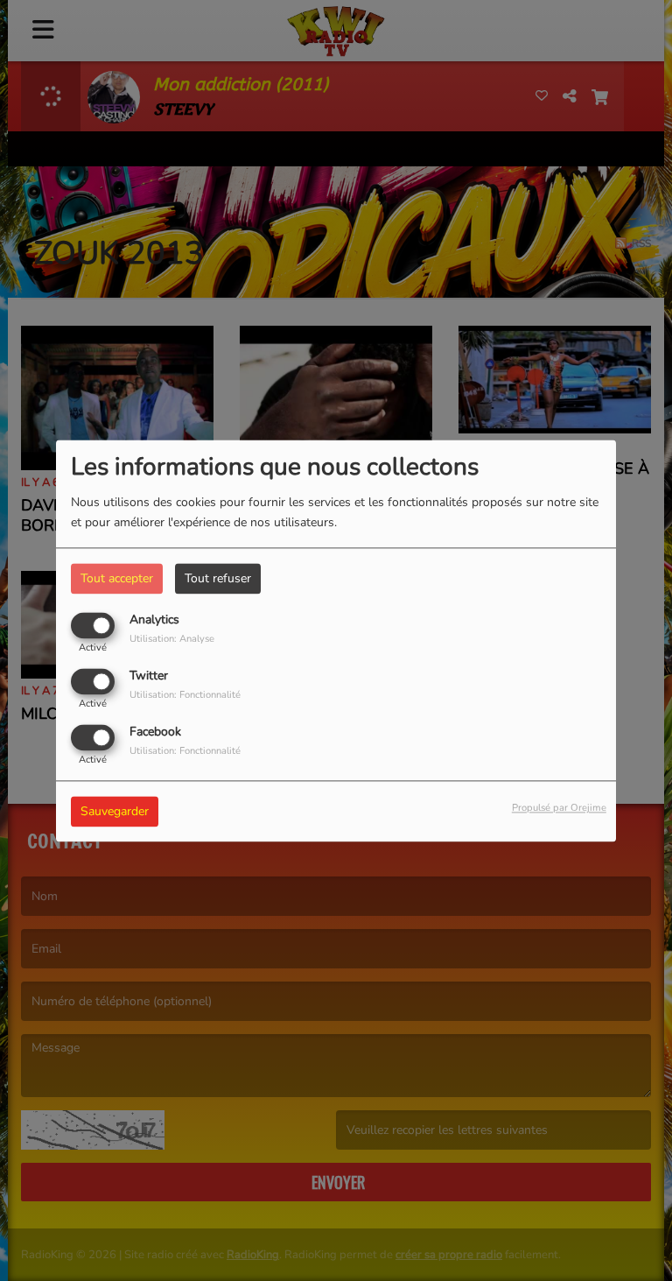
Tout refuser (218, 578)
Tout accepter (116, 578)
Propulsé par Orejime (559, 807)
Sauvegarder (114, 811)
